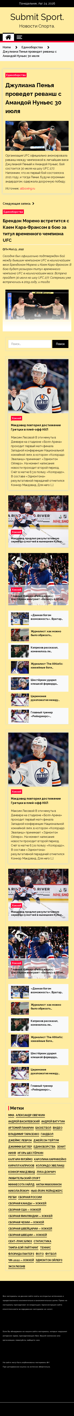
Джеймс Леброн (20, 1140)
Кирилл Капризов (21, 1165)
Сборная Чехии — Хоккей (26, 1222)
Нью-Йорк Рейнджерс (47, 1190)
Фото (40, 1253)
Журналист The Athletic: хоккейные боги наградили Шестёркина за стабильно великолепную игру (47, 666)
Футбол (50, 1253)
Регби (12, 1197)
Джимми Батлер (20, 1146)
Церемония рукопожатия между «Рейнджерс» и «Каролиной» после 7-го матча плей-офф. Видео (47, 698)
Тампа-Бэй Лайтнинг (23, 1247)
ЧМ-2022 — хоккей (21, 1260)
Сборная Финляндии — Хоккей (30, 1216)
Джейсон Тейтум (46, 1140)
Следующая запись (17, 203)
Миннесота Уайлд (21, 1184)
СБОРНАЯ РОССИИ (30, 1197)
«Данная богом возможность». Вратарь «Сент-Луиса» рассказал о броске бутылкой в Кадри (47, 617)
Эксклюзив (16, 1266)
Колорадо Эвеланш (50, 1165)
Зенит (61, 1146)
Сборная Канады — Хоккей (27, 1203)
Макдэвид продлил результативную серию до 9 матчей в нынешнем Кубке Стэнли (36, 540)
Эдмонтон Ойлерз (49, 1260)
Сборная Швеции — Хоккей (27, 1235)
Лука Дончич (46, 1171)
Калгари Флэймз (20, 1159)
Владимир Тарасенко (23, 1134)
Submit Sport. (37, 17)
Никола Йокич (18, 1190)
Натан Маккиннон (49, 1184)
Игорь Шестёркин (30, 1153)
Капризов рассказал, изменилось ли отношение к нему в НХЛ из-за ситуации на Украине (47, 649)
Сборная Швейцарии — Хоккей (30, 1228)
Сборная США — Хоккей (24, 1209)
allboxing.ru (27, 188)
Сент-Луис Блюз (20, 1241)
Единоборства (16, 75)
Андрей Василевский (24, 1121)
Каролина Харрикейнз (50, 1159)
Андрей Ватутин (53, 1121)
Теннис (45, 1247)
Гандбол (47, 1134)
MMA (11, 1115)
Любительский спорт (24, 1178)
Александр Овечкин (30, 1115)
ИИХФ (12, 1153)
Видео (57, 1127)
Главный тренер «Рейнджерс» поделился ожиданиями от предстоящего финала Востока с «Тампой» (47, 714)
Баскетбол (43, 1127)
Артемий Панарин (21, 1127)
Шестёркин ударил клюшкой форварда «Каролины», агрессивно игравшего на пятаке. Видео (46, 682)
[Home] (8, 37)
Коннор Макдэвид (21, 1171)
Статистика (42, 1241)
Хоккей (16, 418)
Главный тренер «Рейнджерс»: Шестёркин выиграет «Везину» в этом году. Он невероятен (37, 598)
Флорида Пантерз (21, 1253)
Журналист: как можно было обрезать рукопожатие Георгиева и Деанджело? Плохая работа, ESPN (47, 633)
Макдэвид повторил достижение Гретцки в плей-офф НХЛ (36, 427)
